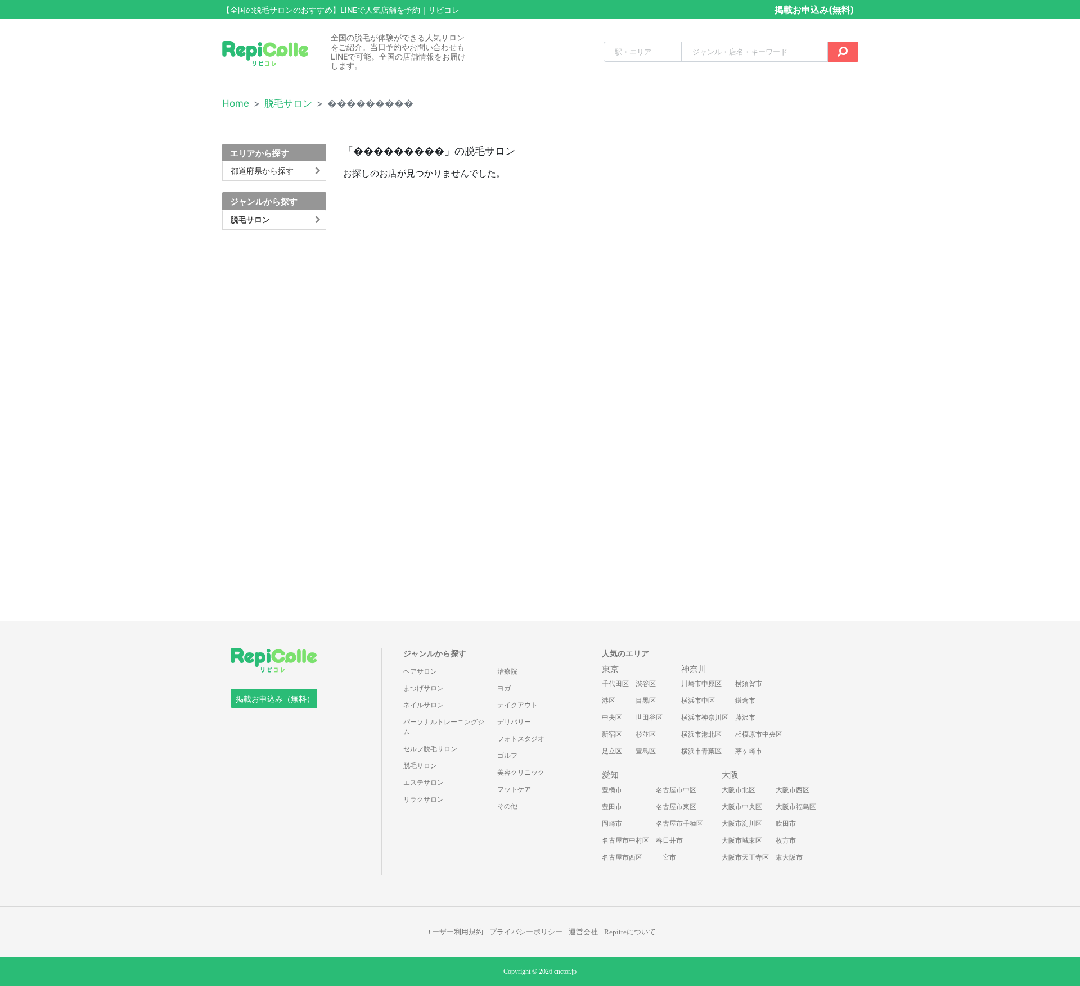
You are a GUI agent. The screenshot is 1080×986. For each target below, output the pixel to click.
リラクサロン (423, 799)
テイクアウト (517, 705)
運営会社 (583, 932)
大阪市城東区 (742, 840)
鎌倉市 (745, 701)
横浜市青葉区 (701, 751)
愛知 (610, 774)
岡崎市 (612, 824)
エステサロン (423, 783)
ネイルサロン (423, 705)
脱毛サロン (288, 103)
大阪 (730, 774)
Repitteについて (630, 932)
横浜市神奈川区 (704, 717)
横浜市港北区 (701, 734)
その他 (507, 806)
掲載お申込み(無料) (814, 9)
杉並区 (646, 734)
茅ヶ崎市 (748, 751)
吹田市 (786, 824)
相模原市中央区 (758, 734)
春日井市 (669, 840)
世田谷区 (649, 717)
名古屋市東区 (676, 807)
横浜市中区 (698, 701)
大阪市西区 (792, 790)
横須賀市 (748, 684)
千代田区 (615, 684)
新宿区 (612, 734)
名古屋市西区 (622, 857)
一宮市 (666, 857)
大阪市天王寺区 (745, 857)
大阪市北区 (738, 790)
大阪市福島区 (796, 807)
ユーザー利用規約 (454, 932)
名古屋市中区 (676, 790)
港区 (608, 701)
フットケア (514, 789)
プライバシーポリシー (525, 932)
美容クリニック (520, 772)
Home (235, 103)
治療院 (507, 671)
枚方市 (786, 840)
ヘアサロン (420, 671)
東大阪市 (789, 857)
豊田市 (612, 807)
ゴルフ (507, 756)
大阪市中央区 (742, 807)
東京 (610, 669)
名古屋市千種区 (679, 824)
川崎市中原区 (701, 684)
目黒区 (646, 701)
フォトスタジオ (520, 739)
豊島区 (646, 751)
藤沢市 (745, 717)
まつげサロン (423, 688)
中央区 (612, 717)
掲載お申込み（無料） (275, 699)
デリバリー (514, 722)
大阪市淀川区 (742, 824)
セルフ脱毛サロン (430, 749)
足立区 (612, 751)
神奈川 (693, 669)
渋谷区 (646, 684)
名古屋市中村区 (625, 840)
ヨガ (504, 688)
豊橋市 (612, 790)
